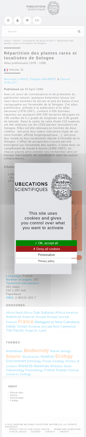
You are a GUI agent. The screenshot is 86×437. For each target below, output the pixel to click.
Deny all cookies (48, 249)
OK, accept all (47, 243)
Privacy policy (46, 260)
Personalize (46, 255)
